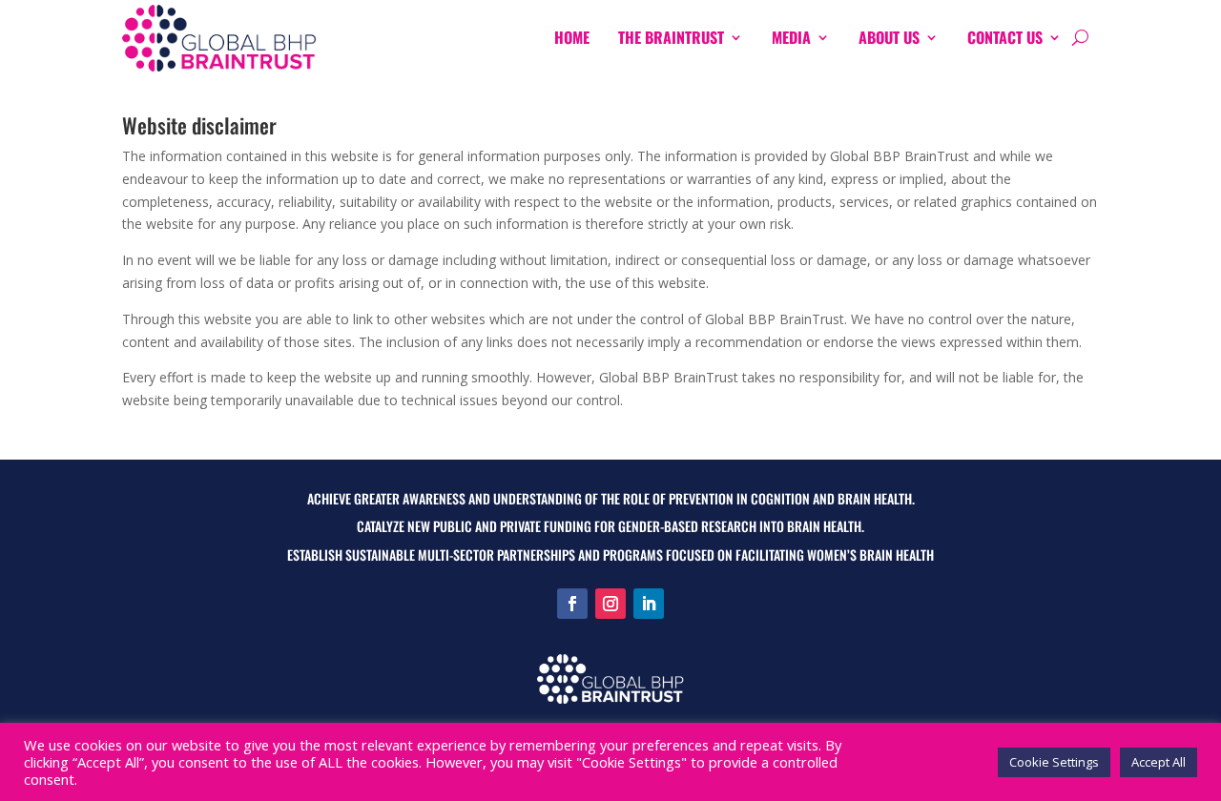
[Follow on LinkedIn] (648, 603)
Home (572, 37)
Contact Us (1005, 37)
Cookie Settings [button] (1054, 761)
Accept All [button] (1158, 761)
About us (889, 37)
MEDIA (791, 37)
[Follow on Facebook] (572, 603)
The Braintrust (671, 37)
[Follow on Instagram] (610, 603)
